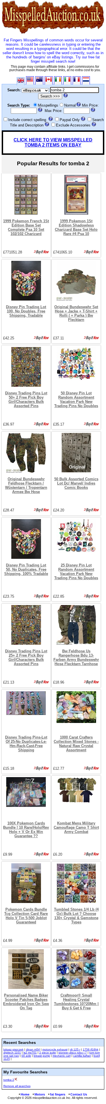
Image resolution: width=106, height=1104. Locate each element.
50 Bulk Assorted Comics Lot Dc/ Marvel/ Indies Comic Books (76, 483)
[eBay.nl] (86, 80)
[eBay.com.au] (39, 80)
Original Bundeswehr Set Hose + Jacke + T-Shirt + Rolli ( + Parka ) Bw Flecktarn (76, 313)
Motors (39, 1094)
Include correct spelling (27, 120)
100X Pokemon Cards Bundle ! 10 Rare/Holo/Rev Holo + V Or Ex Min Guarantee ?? (26, 829)
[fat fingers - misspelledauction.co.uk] (53, 34)
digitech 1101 (12, 1052)
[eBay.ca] (49, 80)
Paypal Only (70, 120)
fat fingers (57, 1094)
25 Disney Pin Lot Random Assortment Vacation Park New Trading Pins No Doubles (76, 571)
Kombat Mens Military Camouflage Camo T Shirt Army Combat (76, 827)
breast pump (42, 1055)
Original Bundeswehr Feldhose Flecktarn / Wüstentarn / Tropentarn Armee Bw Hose (26, 485)
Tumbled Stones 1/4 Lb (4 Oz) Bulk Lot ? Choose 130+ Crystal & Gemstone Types (76, 915)
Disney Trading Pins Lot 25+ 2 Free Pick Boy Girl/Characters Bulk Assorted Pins (26, 657)
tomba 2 (8, 1079)
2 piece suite (47, 1052)
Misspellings (48, 105)
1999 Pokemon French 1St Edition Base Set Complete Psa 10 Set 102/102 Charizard (26, 227)
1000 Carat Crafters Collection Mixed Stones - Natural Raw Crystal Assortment (76, 743)
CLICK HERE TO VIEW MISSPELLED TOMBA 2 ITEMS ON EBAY (53, 142)
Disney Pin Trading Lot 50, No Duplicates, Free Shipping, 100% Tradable (26, 569)
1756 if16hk (90, 1049)
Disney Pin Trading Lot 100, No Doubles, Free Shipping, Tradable (26, 311)
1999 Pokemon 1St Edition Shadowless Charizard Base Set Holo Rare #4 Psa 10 (76, 227)
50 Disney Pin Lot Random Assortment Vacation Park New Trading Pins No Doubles (76, 399)
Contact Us (78, 1094)
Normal (70, 105)
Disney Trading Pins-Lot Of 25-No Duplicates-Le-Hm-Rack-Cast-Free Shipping (26, 743)
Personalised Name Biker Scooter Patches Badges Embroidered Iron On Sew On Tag (26, 1001)
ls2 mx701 (30, 1052)
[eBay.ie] (58, 80)
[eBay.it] (67, 80)
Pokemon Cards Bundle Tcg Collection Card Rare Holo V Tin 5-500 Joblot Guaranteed (26, 915)
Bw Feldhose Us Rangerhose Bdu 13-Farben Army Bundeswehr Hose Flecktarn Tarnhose (76, 657)
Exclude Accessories (73, 125)
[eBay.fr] (77, 80)
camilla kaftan (82, 1055)
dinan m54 (33, 1049)
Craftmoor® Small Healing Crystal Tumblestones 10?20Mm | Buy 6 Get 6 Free (76, 1001)
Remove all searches (17, 1086)
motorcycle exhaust (55, 1049)
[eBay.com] (30, 80)
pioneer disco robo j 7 (73, 1052)
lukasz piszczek (13, 1049)
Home (25, 1094)
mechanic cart (62, 1055)
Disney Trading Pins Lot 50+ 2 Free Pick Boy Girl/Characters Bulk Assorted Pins (26, 399)
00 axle (26, 1055)
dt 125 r (75, 1049)
